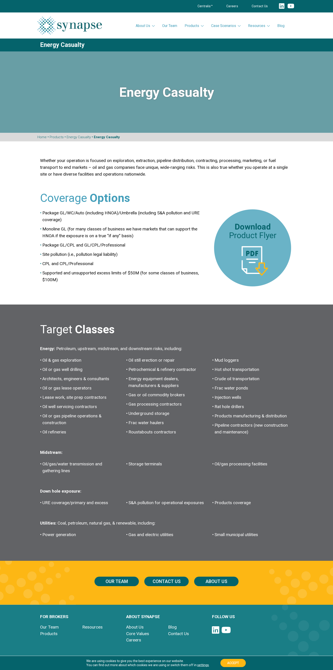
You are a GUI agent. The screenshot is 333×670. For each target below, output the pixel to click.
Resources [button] (256, 26)
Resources (92, 627)
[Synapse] (69, 26)
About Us (216, 581)
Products (192, 26)
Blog (281, 26)
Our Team (169, 26)
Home (42, 137)
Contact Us (260, 6)
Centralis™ (205, 6)
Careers (232, 6)
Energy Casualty (79, 137)
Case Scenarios (223, 26)
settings (203, 665)
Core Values (137, 633)
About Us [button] (143, 26)
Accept (233, 663)
